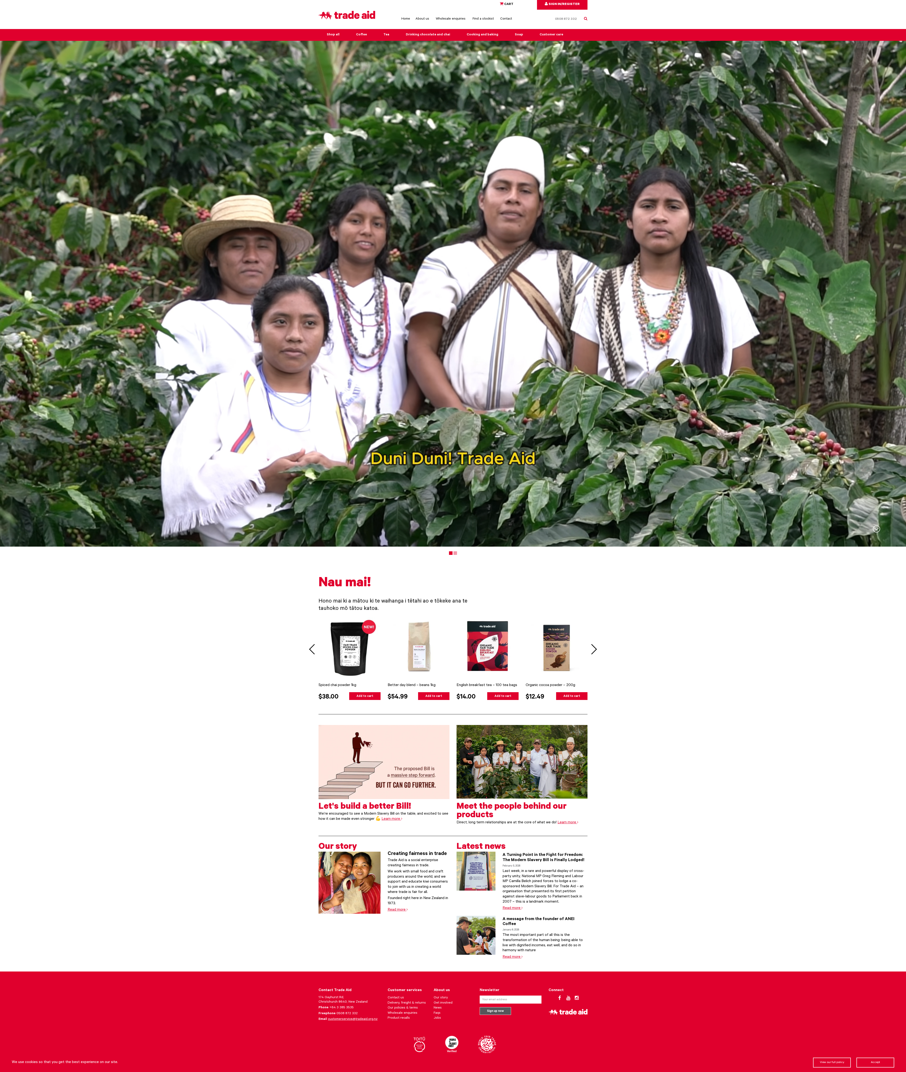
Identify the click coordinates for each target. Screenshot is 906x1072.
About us (422, 19)
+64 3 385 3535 (341, 1008)
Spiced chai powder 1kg (337, 685)
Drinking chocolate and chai (428, 35)
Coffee (361, 35)
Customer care (551, 35)
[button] (594, 649)
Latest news (481, 847)
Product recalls (399, 1018)
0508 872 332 (566, 19)
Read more (397, 910)
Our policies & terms (403, 1008)
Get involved (443, 1003)
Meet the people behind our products (511, 811)
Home (405, 19)
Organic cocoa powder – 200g (550, 685)
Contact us (396, 998)
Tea (386, 35)
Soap (519, 35)
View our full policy (832, 1062)
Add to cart (365, 696)
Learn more (391, 819)
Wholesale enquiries (451, 19)
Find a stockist (483, 19)
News (438, 1008)
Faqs (437, 1013)
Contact (506, 19)
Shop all (333, 35)
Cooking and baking (482, 35)
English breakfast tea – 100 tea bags (487, 685)
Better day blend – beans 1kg (412, 685)
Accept (875, 1062)
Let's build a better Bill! (365, 807)
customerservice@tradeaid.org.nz (353, 1019)
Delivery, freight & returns (407, 1003)
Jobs (437, 1018)
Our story (338, 847)
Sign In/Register (564, 4)
